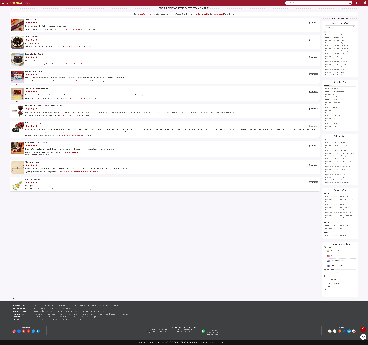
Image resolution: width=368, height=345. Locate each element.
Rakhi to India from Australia (119, 314)
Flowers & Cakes (18, 305)
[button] (10, 195)
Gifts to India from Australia (81, 314)
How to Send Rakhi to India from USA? (69, 320)
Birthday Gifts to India (67, 311)
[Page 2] (17, 84)
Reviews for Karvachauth (333, 123)
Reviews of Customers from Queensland (338, 210)
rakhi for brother (79, 172)
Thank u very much (32, 162)
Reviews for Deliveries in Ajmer (335, 53)
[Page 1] (16, 84)
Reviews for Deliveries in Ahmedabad (336, 45)
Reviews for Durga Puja (332, 102)
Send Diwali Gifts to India (51, 311)
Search (349, 3)
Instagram (14, 331)
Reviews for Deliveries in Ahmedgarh (336, 48)
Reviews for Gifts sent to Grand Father (337, 183)
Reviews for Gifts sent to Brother (335, 148)
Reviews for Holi (330, 118)
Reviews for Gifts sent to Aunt (334, 140)
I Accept (224, 342)
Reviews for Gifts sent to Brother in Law (337, 150)
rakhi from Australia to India (81, 81)
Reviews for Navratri (331, 129)
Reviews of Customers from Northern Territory (339, 215)
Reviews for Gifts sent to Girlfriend (336, 177)
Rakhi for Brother (39, 317)
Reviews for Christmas (332, 97)
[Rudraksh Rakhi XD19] (18, 167)
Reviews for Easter (331, 107)
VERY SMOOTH (30, 19)
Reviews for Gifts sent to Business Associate (339, 153)
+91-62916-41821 (185, 332)
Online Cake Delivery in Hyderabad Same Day (72, 305)
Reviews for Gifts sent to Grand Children (337, 180)
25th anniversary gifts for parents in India (73, 135)
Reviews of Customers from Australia (337, 196)
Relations (16, 317)
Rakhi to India (38, 311)
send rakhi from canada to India (72, 29)
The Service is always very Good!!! (37, 88)
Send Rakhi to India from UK (42, 314)
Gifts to (73, 152)
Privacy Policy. (212, 342)
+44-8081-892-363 (185, 330)
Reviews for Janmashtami (333, 121)
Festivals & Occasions (20, 311)
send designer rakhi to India (74, 98)
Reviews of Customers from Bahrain (336, 235)
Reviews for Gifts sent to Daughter (336, 158)
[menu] (3, 3)
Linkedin (38, 331)
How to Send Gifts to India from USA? (45, 320)
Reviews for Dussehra (332, 105)
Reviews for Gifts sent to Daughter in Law (338, 161)
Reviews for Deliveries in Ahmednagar (337, 51)
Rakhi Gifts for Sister (52, 317)
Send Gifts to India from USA (100, 314)
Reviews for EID (330, 110)
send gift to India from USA (70, 115)
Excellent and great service (34, 54)
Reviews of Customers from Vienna (336, 228)
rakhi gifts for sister (91, 172)
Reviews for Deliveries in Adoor (335, 40)
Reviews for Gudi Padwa (332, 115)
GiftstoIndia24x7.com (18, 3)
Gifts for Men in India (66, 317)
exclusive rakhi (219, 14)
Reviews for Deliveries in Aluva (334, 69)
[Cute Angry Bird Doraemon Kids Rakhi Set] (18, 77)
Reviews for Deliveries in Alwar (334, 72)
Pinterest (23, 331)
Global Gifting (18, 314)
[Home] (13, 299)
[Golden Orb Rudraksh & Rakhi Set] (18, 94)
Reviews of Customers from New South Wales (339, 207)
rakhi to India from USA (147, 14)
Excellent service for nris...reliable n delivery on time (43, 106)
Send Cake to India (50, 305)
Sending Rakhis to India (33, 71)
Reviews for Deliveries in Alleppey (335, 67)
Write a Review (363, 330)
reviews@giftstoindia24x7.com (337, 293)
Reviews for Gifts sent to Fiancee (335, 172)
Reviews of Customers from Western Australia (339, 212)
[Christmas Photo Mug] (18, 154)
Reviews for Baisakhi (331, 89)
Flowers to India (38, 305)
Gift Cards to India (52, 308)
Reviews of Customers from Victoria (336, 202)
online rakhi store (64, 172)
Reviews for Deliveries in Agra (334, 43)
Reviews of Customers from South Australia (339, 199)
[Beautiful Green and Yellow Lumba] (18, 185)
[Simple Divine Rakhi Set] (18, 31)
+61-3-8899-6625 (161, 332)
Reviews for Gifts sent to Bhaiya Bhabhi (337, 142)
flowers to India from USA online (76, 64)
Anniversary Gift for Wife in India (84, 317)
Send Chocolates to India (67, 308)
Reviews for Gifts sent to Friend (335, 175)
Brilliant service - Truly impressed (37, 123)
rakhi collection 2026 (202, 14)
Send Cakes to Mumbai (94, 305)
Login (357, 3)
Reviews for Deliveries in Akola (334, 56)
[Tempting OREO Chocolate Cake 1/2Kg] (18, 48)
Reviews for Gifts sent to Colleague (336, 156)
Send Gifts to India (39, 308)
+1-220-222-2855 (161, 330)
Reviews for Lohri (330, 126)
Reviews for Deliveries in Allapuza (335, 64)
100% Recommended (32, 37)
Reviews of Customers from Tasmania (337, 218)
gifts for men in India (71, 46)
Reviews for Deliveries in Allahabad (336, 61)
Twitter (33, 331)
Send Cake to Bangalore (110, 305)
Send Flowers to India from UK (61, 314)
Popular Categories (20, 308)
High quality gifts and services (36, 142)
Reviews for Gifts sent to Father (335, 164)
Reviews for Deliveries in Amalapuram (337, 75)
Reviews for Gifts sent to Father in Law (337, 166)
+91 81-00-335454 (212, 330)
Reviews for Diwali (331, 99)
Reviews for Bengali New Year (334, 91)
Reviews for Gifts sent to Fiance (335, 169)
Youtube (28, 331)
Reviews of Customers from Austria (336, 225)
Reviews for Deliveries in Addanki (335, 37)
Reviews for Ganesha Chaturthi (335, 113)
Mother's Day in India (81, 311)
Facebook (19, 331)
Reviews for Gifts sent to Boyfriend (336, 145)
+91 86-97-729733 (212, 332)
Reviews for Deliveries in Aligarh (335, 59)
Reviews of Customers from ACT (335, 204)
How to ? (15, 320)
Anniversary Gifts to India (97, 311)
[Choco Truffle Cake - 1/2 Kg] (18, 59)
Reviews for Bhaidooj (331, 94)
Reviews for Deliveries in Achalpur (335, 35)
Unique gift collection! (33, 179)
